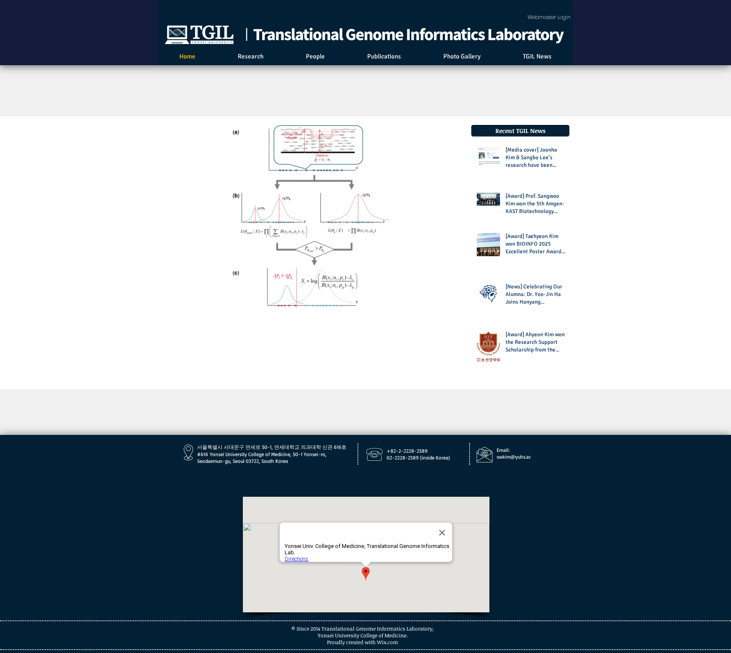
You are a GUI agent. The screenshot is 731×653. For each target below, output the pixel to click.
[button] (311, 216)
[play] (444, 300)
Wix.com (387, 642)
